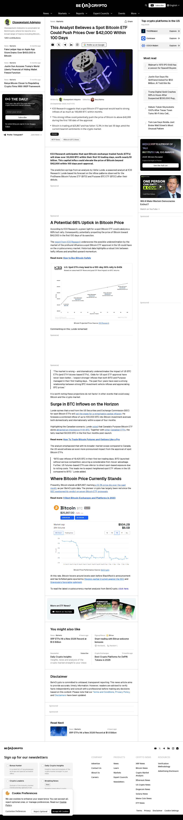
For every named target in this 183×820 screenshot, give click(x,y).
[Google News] (177, 748)
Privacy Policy (122, 692)
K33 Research (104, 323)
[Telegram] (65, 44)
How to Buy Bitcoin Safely (77, 258)
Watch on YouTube (149, 209)
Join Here (35, 135)
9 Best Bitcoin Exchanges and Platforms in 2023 (89, 498)
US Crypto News (143, 784)
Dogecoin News (143, 789)
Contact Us (96, 768)
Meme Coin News (144, 798)
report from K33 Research (68, 241)
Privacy (147, 810)
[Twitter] (59, 44)
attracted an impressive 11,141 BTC (73, 429)
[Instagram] (77, 44)
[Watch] (160, 186)
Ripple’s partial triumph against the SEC (104, 579)
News (52, 21)
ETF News (140, 803)
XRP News (140, 763)
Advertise (95, 763)
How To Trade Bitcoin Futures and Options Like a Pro (91, 439)
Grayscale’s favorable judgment (66, 582)
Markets (59, 21)
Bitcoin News (142, 768)
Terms (139, 810)
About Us (95, 772)
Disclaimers (60, 695)
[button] (21, 769)
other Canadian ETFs (115, 429)
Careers (94, 777)
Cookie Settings (172, 810)
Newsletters (119, 781)
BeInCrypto (105, 570)
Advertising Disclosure (168, 771)
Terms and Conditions (103, 692)
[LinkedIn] (71, 44)
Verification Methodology (164, 765)
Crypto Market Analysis (142, 774)
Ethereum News (143, 780)
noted (95, 426)
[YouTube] (52, 44)
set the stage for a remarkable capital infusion (99, 413)
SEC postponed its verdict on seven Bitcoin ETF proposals (79, 491)
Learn (116, 768)
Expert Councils (121, 777)
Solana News (142, 794)
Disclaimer (157, 810)
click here (123, 588)
